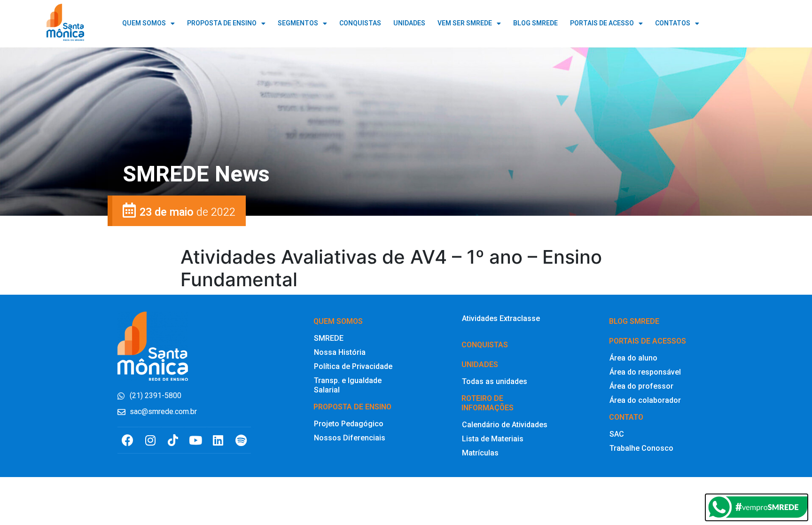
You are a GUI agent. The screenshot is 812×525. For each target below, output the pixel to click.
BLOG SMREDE (535, 23)
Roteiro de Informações (487, 403)
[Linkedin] (218, 440)
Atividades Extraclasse (501, 318)
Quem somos (338, 321)
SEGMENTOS (298, 23)
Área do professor (641, 386)
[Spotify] (241, 440)
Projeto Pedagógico (348, 423)
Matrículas (480, 452)
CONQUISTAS (360, 23)
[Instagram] (150, 440)
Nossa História (340, 352)
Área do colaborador (645, 400)
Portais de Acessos (647, 341)
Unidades (479, 364)
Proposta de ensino (352, 406)
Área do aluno (633, 357)
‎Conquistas (484, 344)
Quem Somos (144, 23)
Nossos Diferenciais (349, 437)
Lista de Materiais (492, 438)
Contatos (672, 23)
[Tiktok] (173, 440)
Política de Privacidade (353, 366)
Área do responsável (645, 372)
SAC (616, 434)
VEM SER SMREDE (464, 23)
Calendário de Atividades (504, 424)
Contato (626, 417)
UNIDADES (409, 23)
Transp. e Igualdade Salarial (348, 385)
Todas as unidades (494, 381)
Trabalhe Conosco (641, 448)
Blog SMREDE (634, 321)
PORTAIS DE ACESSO (602, 23)
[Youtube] (196, 440)
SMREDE (329, 338)
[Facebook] (128, 440)
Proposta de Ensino (222, 23)
